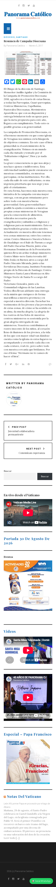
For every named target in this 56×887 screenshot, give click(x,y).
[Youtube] (34, 5)
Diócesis (9, 37)
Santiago (22, 37)
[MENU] (7, 28)
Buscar (8, 470)
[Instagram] (23, 5)
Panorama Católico (16, 46)
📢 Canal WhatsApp (41, 881)
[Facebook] (19, 5)
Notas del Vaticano (24, 796)
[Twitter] (28, 5)
